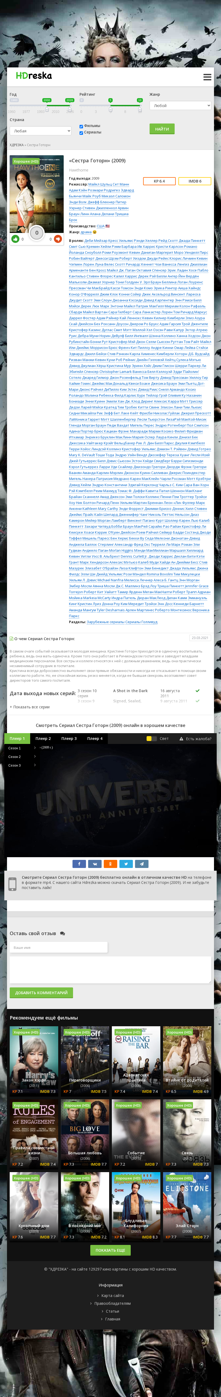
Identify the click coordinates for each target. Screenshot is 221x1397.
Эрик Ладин (177, 270)
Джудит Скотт (81, 300)
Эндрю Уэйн (125, 454)
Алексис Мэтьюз (123, 562)
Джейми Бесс (187, 562)
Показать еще (110, 1250)
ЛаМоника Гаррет (84, 419)
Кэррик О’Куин (107, 532)
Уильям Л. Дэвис (83, 580)
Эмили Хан (115, 401)
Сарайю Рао (159, 526)
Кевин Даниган (142, 252)
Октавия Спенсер (151, 270)
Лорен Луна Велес (98, 264)
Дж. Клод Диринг (139, 401)
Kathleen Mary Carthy (100, 508)
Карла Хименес (143, 353)
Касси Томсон (121, 288)
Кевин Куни (105, 359)
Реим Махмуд (105, 490)
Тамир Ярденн (130, 591)
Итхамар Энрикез (84, 437)
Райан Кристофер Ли (188, 526)
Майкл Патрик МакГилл (144, 306)
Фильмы (92, 125)
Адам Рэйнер (107, 317)
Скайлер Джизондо (134, 466)
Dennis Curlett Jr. (134, 556)
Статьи (112, 1311)
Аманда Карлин (95, 472)
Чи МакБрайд (98, 288)
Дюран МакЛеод (151, 597)
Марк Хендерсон (94, 562)
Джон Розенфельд (125, 377)
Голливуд (149, 621)
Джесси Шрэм (107, 258)
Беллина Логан (175, 282)
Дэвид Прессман (174, 377)
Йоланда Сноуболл (85, 252)
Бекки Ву (136, 538)
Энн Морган (189, 580)
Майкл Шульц (100, 184)
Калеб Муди (148, 562)
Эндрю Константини (109, 484)
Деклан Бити (185, 556)
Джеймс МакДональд (110, 383)
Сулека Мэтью (188, 359)
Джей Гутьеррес (83, 460)
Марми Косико (161, 431)
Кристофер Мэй (122, 341)
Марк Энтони (111, 306)
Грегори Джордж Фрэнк (172, 466)
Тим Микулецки (187, 574)
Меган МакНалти (157, 591)
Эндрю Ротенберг (170, 425)
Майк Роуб (91, 196)
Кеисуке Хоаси (81, 532)
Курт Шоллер (167, 520)
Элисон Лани (171, 407)
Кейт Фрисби (141, 413)
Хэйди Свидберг (156, 460)
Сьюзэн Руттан (170, 341)
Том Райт (191, 341)
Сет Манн (121, 184)
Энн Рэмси (184, 300)
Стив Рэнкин (118, 353)
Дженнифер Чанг (133, 514)
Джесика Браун (164, 383)
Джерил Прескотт (196, 413)
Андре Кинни (162, 347)
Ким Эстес (128, 389)
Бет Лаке (121, 413)
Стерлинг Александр (115, 544)
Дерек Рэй (147, 276)
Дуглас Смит (112, 329)
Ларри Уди (108, 466)
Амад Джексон (112, 496)
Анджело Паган (95, 550)
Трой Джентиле (195, 323)
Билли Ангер (167, 276)
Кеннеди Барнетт (189, 603)
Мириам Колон (177, 306)
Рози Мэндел (134, 574)
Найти (162, 129)
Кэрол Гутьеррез (83, 466)
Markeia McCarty (97, 597)
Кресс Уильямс (120, 240)
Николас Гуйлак (166, 413)
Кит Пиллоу (140, 347)
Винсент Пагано (141, 520)
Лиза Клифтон (131, 568)
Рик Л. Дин (145, 443)
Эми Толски (135, 496)
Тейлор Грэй (156, 395)
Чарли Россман (173, 478)
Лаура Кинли (167, 437)
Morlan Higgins (121, 550)
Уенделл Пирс (196, 252)
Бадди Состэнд (186, 532)
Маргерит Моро (170, 252)
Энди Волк (78, 202)
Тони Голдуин (127, 282)
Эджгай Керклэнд (143, 484)
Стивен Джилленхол (99, 207)
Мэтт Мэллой (134, 329)
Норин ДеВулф (111, 335)
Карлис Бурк (134, 395)
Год (13, 94)
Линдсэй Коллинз (106, 449)
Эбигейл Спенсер (84, 371)
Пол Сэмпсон (198, 425)
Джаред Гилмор (95, 377)
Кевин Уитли (80, 556)
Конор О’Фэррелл (84, 294)
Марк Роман (181, 544)
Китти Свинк (149, 407)
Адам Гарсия (170, 323)
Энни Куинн (95, 401)
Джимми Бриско (157, 508)
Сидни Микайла (82, 413)
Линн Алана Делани (97, 213)
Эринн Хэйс (141, 365)
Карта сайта (112, 1295)
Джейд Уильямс (109, 574)
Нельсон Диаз (187, 514)
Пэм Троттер (183, 496)
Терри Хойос (80, 449)
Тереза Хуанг (178, 454)
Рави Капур (174, 329)
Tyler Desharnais (111, 609)
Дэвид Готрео (199, 449)
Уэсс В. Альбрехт (106, 556)
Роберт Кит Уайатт (100, 591)
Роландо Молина (83, 395)
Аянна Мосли (104, 585)
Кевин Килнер (154, 317)
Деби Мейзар (96, 240)
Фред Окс (142, 544)
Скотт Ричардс (127, 264)
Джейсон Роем (132, 532)
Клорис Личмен (183, 258)
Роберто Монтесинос (173, 609)
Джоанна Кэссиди (127, 300)
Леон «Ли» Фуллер (179, 502)
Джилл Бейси (95, 353)
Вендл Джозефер (151, 454)
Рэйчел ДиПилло (105, 389)
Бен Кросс (97, 270)
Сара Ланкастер (147, 312)
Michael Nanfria (110, 580)
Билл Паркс (164, 443)
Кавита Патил (158, 490)
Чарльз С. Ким (171, 484)
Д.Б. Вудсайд (198, 353)
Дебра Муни (88, 335)
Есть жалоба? (198, 738)
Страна (17, 119)
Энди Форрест (131, 508)
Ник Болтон (86, 502)
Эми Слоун (103, 300)
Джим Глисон (163, 365)
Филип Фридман (188, 431)
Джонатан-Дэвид (185, 538)
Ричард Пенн (107, 502)
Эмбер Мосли (80, 585)
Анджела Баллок (83, 544)
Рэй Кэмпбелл (81, 490)
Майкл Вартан (95, 312)
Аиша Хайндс (189, 288)
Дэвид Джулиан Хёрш (87, 365)
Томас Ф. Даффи (131, 490)
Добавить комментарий (41, 992)
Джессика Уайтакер (86, 443)
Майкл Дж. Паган (121, 270)
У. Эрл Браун (150, 282)
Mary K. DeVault (82, 454)
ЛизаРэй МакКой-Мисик (186, 419)
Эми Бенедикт (156, 568)
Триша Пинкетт (170, 585)
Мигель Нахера (82, 478)
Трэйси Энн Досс (159, 603)
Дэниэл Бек (188, 437)
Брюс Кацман (105, 431)
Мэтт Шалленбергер (118, 419)
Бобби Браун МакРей (129, 526)
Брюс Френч (119, 347)
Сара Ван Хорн (196, 484)
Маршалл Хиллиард (186, 550)
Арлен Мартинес (140, 609)
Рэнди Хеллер (146, 240)
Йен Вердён (188, 276)
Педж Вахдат (118, 425)
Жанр (155, 94)
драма (86, 231)
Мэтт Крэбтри (199, 478)
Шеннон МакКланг (186, 490)
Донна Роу (111, 603)
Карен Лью (188, 520)
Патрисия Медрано (112, 478)
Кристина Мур (119, 365)
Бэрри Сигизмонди (187, 460)
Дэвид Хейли (80, 484)
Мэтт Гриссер (191, 401)
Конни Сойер (130, 294)
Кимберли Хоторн (172, 353)
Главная (112, 1319)
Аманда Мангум (82, 609)
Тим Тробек (127, 407)
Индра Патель (124, 597)
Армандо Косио (183, 389)
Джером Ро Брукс (144, 323)
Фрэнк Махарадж (133, 431)
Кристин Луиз (89, 603)
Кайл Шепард (106, 514)
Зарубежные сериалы (106, 621)
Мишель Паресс (96, 538)
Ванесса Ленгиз (175, 264)
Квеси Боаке (139, 383)
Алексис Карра (166, 401)
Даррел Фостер (82, 317)
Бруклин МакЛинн (116, 437)
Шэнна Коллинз (162, 335)
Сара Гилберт (120, 312)
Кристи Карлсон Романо (176, 246)
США (101, 226)
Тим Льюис (192, 407)
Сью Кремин (89, 246)
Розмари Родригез (104, 190)
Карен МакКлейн (144, 478)
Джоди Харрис (161, 556)
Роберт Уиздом (132, 258)
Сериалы (92, 132)
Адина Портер (81, 431)
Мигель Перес (142, 425)
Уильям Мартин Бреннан (141, 502)
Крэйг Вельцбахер (119, 443)
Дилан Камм (176, 597)
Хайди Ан (167, 562)
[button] (30, 706)
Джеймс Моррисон (92, 347)
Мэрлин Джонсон (124, 472)
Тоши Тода (105, 454)
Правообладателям (112, 1303)
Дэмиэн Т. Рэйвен (172, 449)
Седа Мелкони (157, 538)
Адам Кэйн (78, 190)
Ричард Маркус (194, 312)
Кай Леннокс (130, 317)
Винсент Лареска (186, 294)
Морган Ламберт (112, 520)
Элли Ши (88, 574)
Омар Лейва (184, 347)
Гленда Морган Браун (87, 425)
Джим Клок (109, 294)
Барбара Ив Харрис (138, 246)
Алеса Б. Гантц (166, 580)
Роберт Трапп (185, 591)
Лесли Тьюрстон (151, 419)
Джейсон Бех (89, 323)
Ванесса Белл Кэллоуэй (152, 371)
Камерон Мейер (83, 520)
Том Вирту (150, 377)
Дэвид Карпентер (158, 300)
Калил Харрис (125, 276)
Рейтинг (87, 94)
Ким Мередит (132, 603)
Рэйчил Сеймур (159, 532)
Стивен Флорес (100, 276)
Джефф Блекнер (101, 202)
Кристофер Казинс (85, 329)
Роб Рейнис (126, 359)
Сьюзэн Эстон (130, 460)
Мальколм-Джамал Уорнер (92, 282)
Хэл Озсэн (154, 329)
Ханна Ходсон (189, 335)
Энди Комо (143, 288)
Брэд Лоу (149, 585)
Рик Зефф (105, 413)
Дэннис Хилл (183, 508)
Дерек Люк (90, 306)
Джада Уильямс (183, 568)
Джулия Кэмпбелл (190, 443)
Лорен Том (170, 312)
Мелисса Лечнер (138, 580)
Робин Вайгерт (82, 258)
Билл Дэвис (107, 460)
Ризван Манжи (81, 359)
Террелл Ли (161, 544)
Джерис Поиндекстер (187, 472)
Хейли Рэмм (111, 246)
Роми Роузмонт (115, 252)
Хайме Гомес (80, 383)
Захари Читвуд (97, 526)
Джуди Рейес (158, 258)
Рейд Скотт (168, 240)
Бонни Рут (99, 341)
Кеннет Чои (151, 264)
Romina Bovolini (160, 574)
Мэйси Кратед (104, 407)
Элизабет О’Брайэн (101, 568)
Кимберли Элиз (180, 317)
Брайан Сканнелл (84, 496)
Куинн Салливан (154, 472)
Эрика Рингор (165, 288)
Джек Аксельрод (156, 294)
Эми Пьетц (187, 383)
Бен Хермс (119, 538)
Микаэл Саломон (116, 196)
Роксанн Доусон (115, 323)
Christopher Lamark (115, 371)
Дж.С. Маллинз (128, 585)
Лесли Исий (200, 454)
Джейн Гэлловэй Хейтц (155, 359)
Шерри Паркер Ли (190, 365)
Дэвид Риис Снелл (153, 389)
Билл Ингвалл (136, 335)
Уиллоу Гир (198, 377)
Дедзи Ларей (80, 407)
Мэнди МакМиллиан (151, 550)
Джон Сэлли (146, 341)
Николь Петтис (161, 514)
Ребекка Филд (111, 395)
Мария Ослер (143, 437)
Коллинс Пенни (158, 496)
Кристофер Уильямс (139, 449)
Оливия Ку (177, 395)
